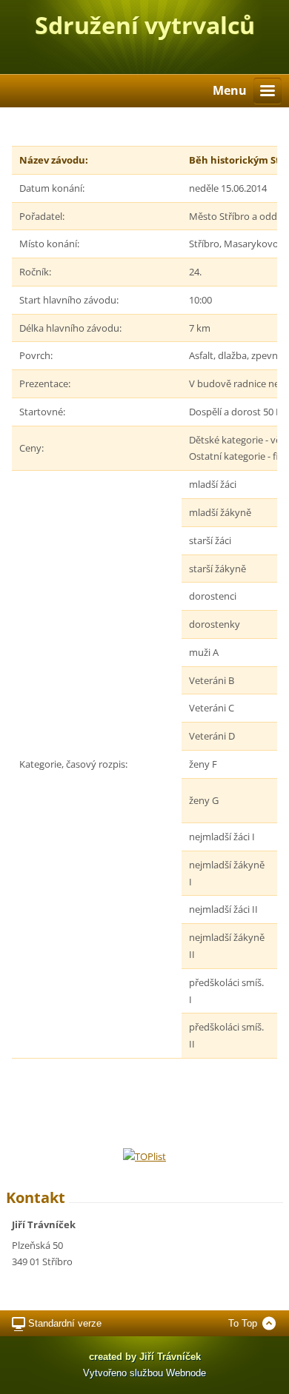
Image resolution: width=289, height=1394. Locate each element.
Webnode (186, 1372)
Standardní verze (65, 1323)
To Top (242, 1323)
